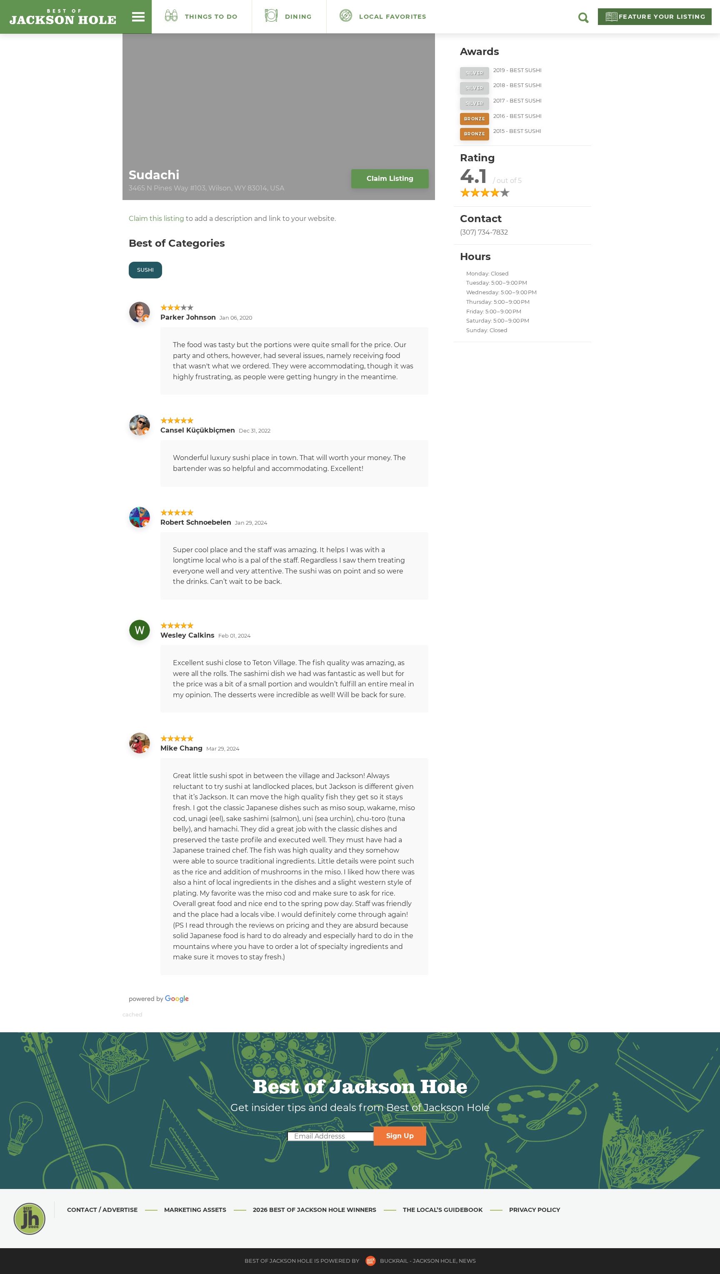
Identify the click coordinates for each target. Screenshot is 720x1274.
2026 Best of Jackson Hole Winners (314, 1210)
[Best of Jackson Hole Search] (583, 21)
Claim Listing (390, 179)
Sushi (145, 270)
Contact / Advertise (102, 1210)
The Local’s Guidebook (442, 1210)
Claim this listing (156, 219)
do (211, 16)
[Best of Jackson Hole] (62, 16)
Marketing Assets (195, 1210)
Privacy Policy (534, 1210)
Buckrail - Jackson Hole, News (428, 1261)
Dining (297, 16)
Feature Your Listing (662, 16)
